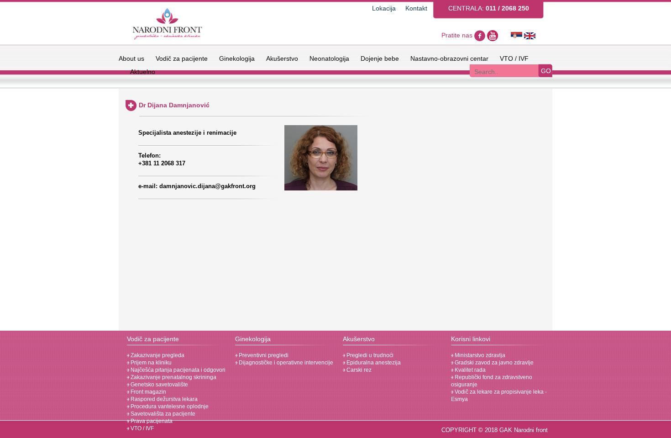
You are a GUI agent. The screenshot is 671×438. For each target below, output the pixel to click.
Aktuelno (142, 72)
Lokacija (384, 8)
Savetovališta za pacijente (162, 414)
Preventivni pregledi (262, 355)
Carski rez (358, 370)
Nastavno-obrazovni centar (449, 58)
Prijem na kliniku (150, 362)
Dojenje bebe (380, 58)
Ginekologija (237, 58)
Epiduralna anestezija (373, 362)
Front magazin (147, 392)
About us (131, 58)
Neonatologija (329, 58)
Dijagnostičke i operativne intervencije (285, 362)
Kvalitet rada (469, 370)
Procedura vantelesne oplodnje (169, 406)
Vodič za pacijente (182, 58)
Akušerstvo (282, 58)
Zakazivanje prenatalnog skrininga (172, 377)
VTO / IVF (514, 58)
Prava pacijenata (151, 421)
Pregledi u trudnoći (369, 355)
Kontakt (416, 8)
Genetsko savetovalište (158, 384)
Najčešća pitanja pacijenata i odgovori (177, 370)
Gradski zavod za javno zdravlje (493, 362)
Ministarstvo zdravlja (479, 355)
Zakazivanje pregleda (156, 355)
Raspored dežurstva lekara (163, 399)
